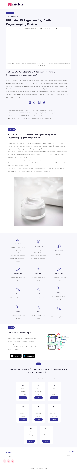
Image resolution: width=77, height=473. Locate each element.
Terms (68, 455)
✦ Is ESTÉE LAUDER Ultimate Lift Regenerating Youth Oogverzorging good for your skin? (30, 110)
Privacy (68, 460)
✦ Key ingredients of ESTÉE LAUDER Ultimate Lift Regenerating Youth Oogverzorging (30, 115)
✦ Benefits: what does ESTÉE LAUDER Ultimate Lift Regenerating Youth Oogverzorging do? (31, 113)
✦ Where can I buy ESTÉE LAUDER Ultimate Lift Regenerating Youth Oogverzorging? (29, 118)
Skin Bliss (9, 452)
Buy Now (23, 397)
